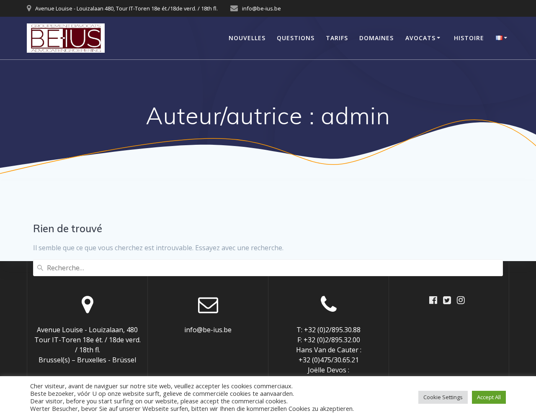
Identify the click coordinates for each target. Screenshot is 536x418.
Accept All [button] (489, 397)
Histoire (469, 38)
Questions (295, 38)
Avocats (420, 38)
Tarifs (337, 38)
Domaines (376, 38)
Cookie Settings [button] (443, 397)
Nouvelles (247, 38)
